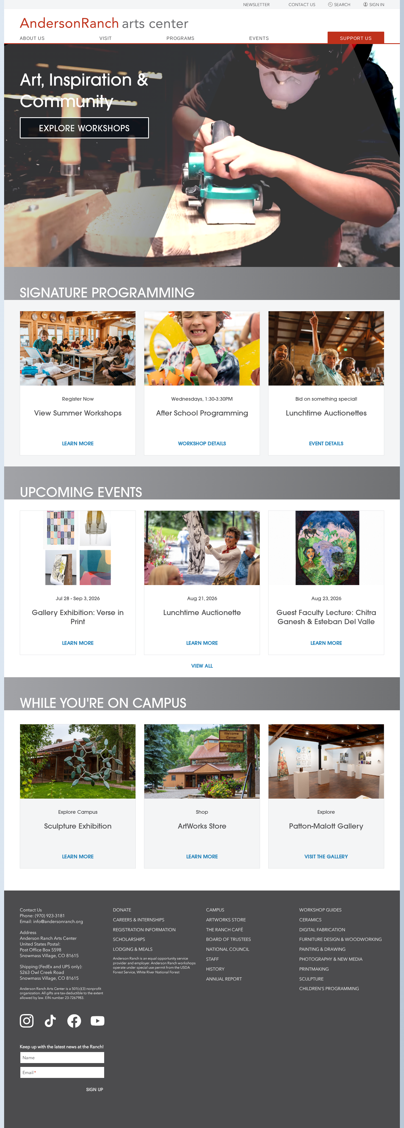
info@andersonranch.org (58, 921)
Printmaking (314, 969)
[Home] (104, 22)
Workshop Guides (320, 910)
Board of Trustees (228, 939)
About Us (32, 38)
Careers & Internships (138, 919)
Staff (212, 959)
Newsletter (256, 4)
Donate (122, 910)
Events (259, 38)
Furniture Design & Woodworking (340, 939)
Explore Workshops (84, 128)
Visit (105, 38)
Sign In (376, 4)
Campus (215, 910)
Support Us (356, 38)
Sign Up (94, 1089)
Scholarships (129, 939)
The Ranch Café (224, 929)
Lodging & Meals (133, 949)
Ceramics (310, 919)
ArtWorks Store (226, 919)
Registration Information (144, 929)
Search (342, 4)
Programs (181, 38)
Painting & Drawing (322, 949)
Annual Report (224, 979)
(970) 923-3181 (50, 915)
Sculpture (311, 979)
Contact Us (302, 4)
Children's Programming (329, 988)
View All (202, 666)
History (215, 969)
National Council (227, 949)
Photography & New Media (331, 959)
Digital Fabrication (322, 929)
